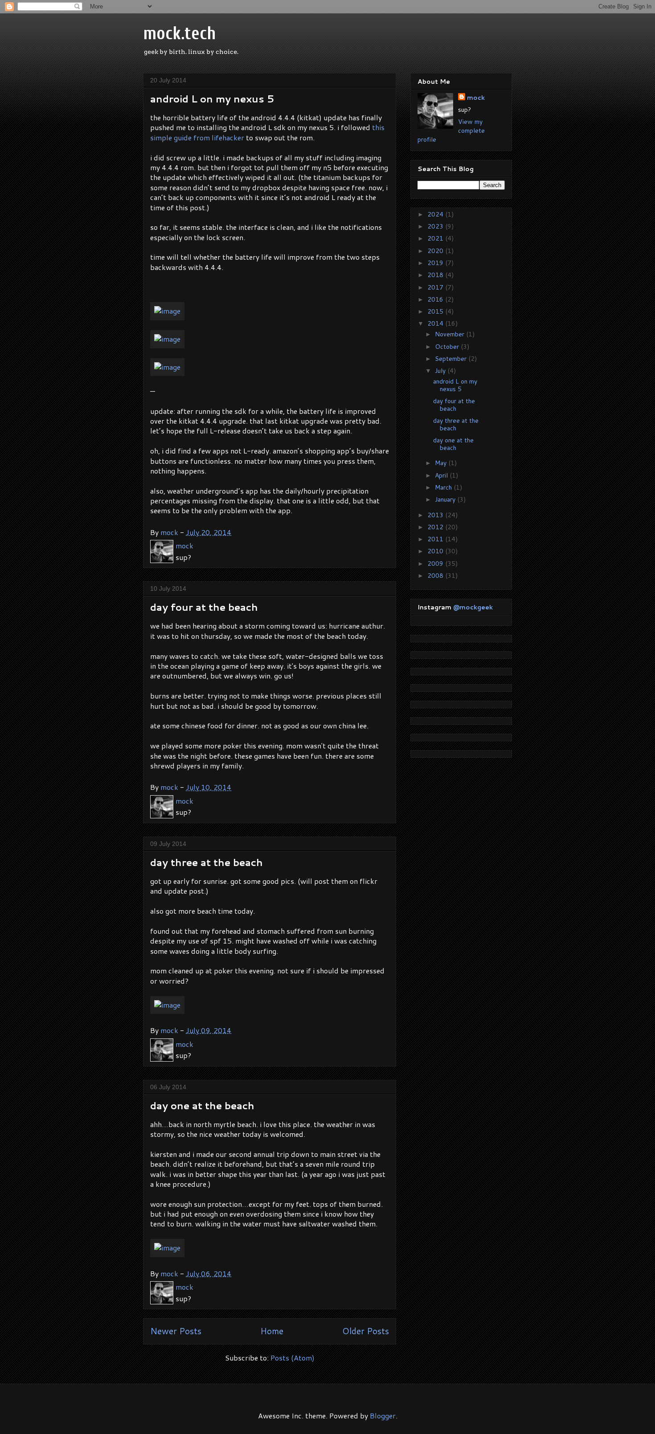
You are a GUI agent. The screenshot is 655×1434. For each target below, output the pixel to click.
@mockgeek (473, 607)
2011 (436, 539)
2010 (436, 551)
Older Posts (365, 1331)
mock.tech (179, 33)
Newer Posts (175, 1331)
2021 (436, 238)
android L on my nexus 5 (212, 99)
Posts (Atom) (292, 1357)
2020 (436, 250)
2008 (436, 575)
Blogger (383, 1415)
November (450, 334)
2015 (436, 311)
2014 (436, 323)
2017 (436, 287)
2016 (436, 299)
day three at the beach (206, 862)
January (446, 499)
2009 (436, 563)
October (448, 346)
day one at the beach (202, 1105)
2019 (436, 262)
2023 (436, 226)
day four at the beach (204, 607)
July (441, 370)
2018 (436, 274)
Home (271, 1331)
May (441, 462)
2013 (436, 515)
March (444, 487)
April (442, 475)
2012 (436, 527)
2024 (436, 214)
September (451, 358)
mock (476, 97)
